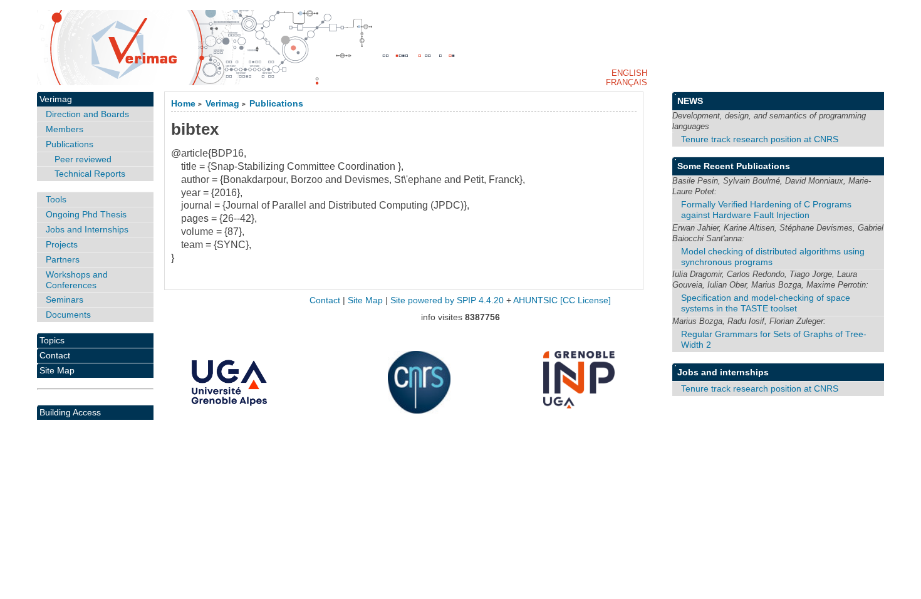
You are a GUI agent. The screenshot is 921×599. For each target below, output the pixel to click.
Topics (52, 340)
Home (183, 103)
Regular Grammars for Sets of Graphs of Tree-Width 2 (773, 339)
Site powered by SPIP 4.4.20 (447, 300)
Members (64, 129)
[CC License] (585, 300)
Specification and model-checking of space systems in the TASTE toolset (765, 303)
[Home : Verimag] (460, 47)
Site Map (57, 370)
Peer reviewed (83, 159)
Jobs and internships (723, 372)
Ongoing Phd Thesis (86, 214)
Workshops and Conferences (77, 279)
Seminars (64, 299)
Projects (62, 244)
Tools (56, 199)
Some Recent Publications (733, 166)
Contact (54, 355)
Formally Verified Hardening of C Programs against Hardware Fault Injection (766, 209)
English (629, 73)
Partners (63, 259)
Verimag (222, 103)
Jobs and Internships (87, 229)
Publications (276, 103)
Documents (68, 315)
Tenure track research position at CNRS (759, 139)
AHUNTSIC (535, 300)
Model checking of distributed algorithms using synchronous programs (773, 256)
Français (626, 82)
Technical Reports (90, 174)
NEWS (690, 101)
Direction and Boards (87, 114)
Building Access (70, 412)
